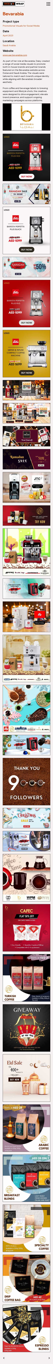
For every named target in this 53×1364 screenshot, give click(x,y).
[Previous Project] (4, 1358)
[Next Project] (49, 1358)
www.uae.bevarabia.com (15, 55)
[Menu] (48, 3)
